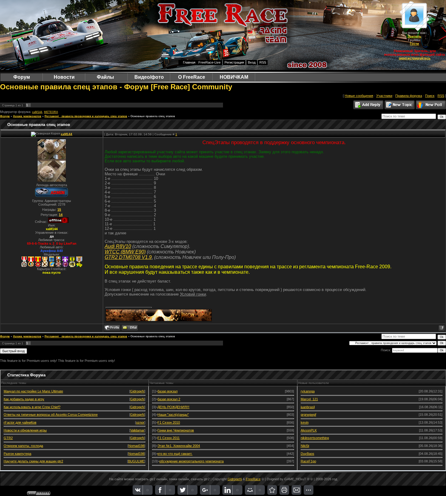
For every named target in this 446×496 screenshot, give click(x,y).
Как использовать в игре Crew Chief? (32, 407)
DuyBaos (307, 453)
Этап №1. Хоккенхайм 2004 (178, 446)
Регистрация (234, 62)
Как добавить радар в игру (24, 399)
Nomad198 (136, 446)
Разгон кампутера (17, 453)
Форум (5, 116)
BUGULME (136, 461)
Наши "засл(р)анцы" (173, 414)
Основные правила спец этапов (152, 116)
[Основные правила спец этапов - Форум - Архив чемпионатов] (272, 490)
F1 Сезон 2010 (168, 422)
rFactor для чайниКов (20, 422)
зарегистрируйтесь (415, 58)
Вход (251, 62)
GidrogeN (137, 391)
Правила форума (408, 96)
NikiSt (305, 446)
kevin (305, 422)
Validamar (137, 430)
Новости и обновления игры (25, 430)
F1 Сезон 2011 (168, 438)
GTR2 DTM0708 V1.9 (128, 257)
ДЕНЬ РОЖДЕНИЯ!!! (173, 407)
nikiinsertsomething (315, 438)
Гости (414, 43)
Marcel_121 (309, 399)
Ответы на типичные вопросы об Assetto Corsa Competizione (51, 414)
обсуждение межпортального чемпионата (191, 461)
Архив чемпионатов (27, 116)
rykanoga (308, 391)
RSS (262, 62)
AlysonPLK (309, 430)
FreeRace (253, 479)
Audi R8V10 (118, 246)
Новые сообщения (359, 96)
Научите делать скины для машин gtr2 (33, 461)
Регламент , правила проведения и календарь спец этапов (86, 116)
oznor (140, 422)
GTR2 (8, 438)
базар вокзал (167, 391)
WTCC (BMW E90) (125, 251)
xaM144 (37, 112)
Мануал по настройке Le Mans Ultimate (33, 391)
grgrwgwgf (308, 414)
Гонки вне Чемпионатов (175, 430)
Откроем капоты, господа (23, 446)
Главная (189, 62)
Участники (384, 96)
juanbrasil (308, 407)
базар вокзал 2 (168, 399)
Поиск (429, 96)
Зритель (414, 36)
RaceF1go (308, 461)
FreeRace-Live (209, 62)
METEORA (51, 112)
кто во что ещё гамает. (174, 453)
